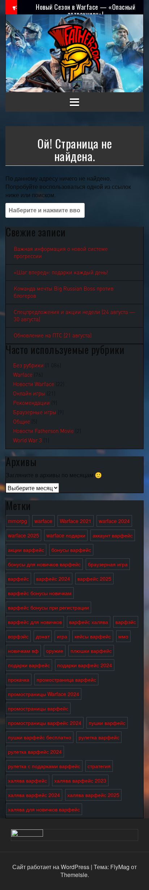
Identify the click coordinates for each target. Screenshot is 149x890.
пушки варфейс (107, 722)
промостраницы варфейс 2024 (44, 722)
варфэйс (125, 621)
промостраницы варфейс (38, 708)
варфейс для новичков (35, 621)
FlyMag (119, 867)
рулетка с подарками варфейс (44, 766)
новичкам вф (23, 650)
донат (43, 636)
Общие (21, 422)
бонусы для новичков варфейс (44, 564)
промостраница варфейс (66, 679)
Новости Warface (33, 384)
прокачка (18, 679)
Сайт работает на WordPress (51, 867)
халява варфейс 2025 (93, 794)
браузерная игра (108, 564)
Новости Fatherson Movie (43, 431)
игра (62, 636)
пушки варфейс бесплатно (39, 737)
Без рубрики (28, 365)
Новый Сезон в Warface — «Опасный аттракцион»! (85, 10)
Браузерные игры (34, 412)
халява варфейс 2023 (80, 780)
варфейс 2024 (53, 578)
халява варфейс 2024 (34, 794)
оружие (54, 650)
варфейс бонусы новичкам (40, 593)
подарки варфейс (29, 665)
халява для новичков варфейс (44, 809)
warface (43, 520)
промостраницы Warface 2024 (43, 694)
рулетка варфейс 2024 (35, 751)
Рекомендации (31, 403)
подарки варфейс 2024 (84, 665)
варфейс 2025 (94, 578)
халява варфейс (27, 780)
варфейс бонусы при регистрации (48, 607)
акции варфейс (26, 549)
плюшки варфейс (91, 650)
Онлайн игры (29, 393)
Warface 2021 (75, 520)
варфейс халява (88, 621)
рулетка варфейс (98, 737)
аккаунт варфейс (113, 535)
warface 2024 (114, 520)
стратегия (99, 766)
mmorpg (17, 520)
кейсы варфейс (92, 636)
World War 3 (27, 440)
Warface (23, 375)
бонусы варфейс (71, 549)
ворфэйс (18, 636)
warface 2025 (23, 535)
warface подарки (65, 535)
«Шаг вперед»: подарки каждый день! (61, 272)
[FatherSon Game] (74, 52)
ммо (123, 636)
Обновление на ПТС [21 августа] (52, 335)
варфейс (18, 578)
